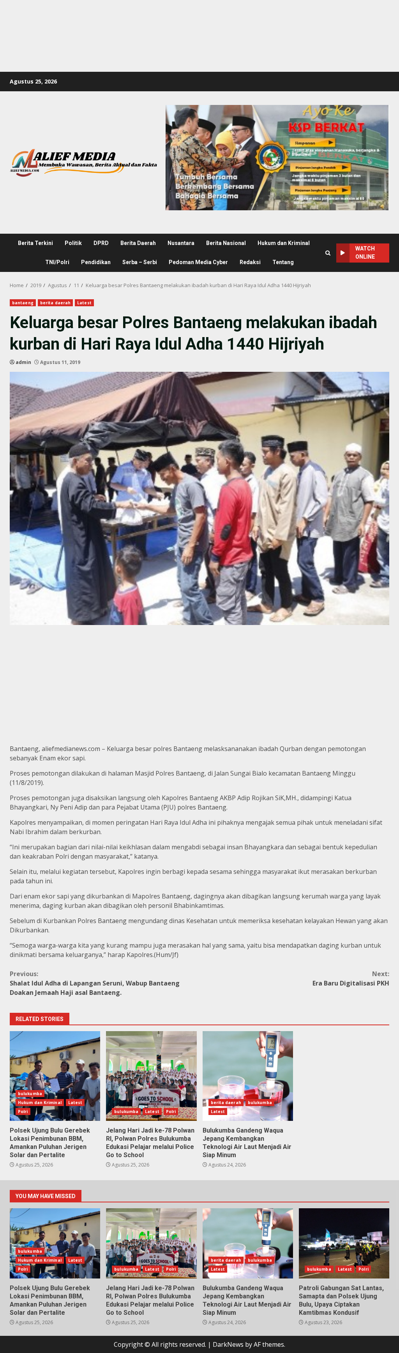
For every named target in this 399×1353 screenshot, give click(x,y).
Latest (84, 302)
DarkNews (228, 1344)
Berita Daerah (138, 243)
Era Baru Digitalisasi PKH (350, 978)
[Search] (327, 253)
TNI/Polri (57, 262)
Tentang (283, 262)
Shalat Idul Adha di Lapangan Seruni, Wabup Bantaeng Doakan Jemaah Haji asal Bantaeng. (95, 983)
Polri (23, 1111)
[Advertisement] (142, 17)
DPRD (101, 243)
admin (23, 362)
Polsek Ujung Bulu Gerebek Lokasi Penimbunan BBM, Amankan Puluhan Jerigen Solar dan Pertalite (55, 1076)
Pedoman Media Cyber (198, 262)
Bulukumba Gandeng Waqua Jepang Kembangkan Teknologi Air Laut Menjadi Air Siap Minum (248, 1076)
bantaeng (23, 302)
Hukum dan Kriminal (284, 243)
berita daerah (55, 302)
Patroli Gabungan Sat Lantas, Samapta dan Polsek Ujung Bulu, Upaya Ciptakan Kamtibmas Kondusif (344, 1243)
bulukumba (30, 1093)
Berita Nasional (226, 243)
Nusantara (181, 243)
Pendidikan (96, 262)
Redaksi (250, 262)
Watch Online (365, 252)
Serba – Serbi (139, 262)
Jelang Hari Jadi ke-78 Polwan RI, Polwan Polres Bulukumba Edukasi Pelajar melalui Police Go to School (151, 1076)
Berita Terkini (35, 243)
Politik (73, 243)
